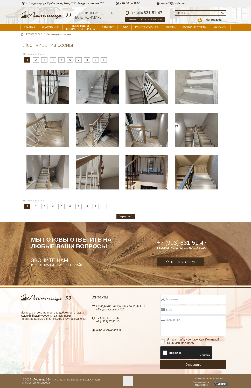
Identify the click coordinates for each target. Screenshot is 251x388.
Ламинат (108, 27)
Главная (29, 27)
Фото (124, 27)
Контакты (220, 27)
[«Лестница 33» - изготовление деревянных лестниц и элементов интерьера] (46, 16)
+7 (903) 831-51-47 (182, 242)
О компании (50, 27)
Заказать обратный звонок (145, 19)
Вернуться (125, 216)
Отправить (193, 364)
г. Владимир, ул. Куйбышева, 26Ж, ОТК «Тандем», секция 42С (65, 3)
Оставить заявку (180, 262)
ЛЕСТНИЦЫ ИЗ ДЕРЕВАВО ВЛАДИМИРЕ (94, 15)
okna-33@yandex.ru (173, 3)
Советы (170, 27)
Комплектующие (146, 27)
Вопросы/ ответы (194, 27)
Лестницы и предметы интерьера (80, 27)
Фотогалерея (34, 34)
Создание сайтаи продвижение (201, 383)
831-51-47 (146, 12)
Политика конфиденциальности (208, 378)
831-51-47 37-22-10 (108, 320)
